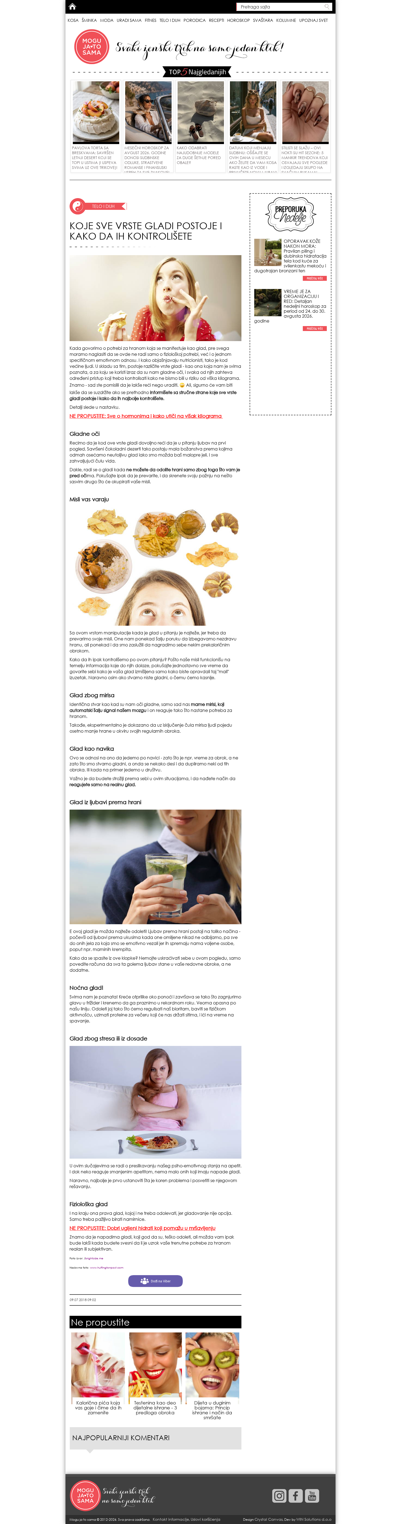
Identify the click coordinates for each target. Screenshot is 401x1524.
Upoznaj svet (313, 20)
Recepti (216, 20)
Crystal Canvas (269, 1519)
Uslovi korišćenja (205, 1519)
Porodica (195, 20)
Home (72, 6)
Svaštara (263, 20)
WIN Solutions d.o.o (313, 1519)
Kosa (73, 20)
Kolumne (286, 20)
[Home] (113, 1496)
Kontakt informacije (171, 1519)
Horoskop (238, 20)
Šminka (89, 20)
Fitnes (150, 20)
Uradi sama (129, 20)
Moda (106, 20)
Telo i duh (170, 20)
